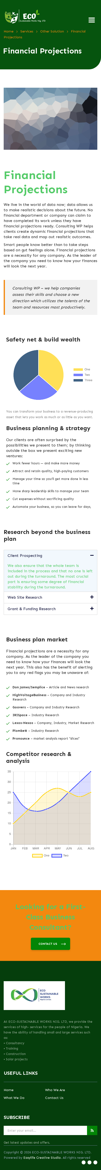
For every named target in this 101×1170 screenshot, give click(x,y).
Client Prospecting (25, 555)
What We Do (14, 1098)
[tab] (50, 555)
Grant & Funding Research (32, 608)
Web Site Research (25, 597)
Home (8, 1090)
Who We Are (55, 1090)
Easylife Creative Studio (42, 1157)
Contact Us (54, 1098)
